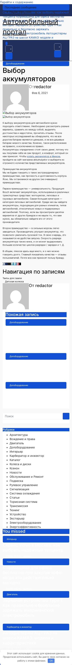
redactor (42, 86)
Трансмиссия (19, 506)
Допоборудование (15, 63)
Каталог (15, 460)
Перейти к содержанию (16, 2)
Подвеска (16, 481)
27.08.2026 (13, 556)
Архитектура (19, 435)
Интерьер (16, 451)
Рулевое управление (24, 485)
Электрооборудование (25, 522)
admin (34, 349)
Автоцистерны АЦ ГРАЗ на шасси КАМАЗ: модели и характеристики (30, 637)
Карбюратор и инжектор (27, 455)
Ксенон (14, 468)
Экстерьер (17, 518)
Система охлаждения (25, 493)
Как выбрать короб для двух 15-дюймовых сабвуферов (34, 394)
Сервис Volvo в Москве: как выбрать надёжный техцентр (33, 547)
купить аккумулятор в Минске (43, 156)
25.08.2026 (14, 621)
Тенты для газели (13, 278)
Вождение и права (22, 439)
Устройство (18, 514)
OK (51, 660)
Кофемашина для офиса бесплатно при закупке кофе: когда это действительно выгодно (32, 575)
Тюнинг (15, 510)
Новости (16, 472)
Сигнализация (19, 489)
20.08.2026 (14, 649)
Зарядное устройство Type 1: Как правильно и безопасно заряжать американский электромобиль (33, 608)
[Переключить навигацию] (10, 44)
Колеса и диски (20, 464)
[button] (8, 48)
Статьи (15, 497)
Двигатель (17, 443)
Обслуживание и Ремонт (27, 476)
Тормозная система (23, 501)
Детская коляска (14, 281)
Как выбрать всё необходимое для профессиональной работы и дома (35, 336)
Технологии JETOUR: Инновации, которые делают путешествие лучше (34, 367)
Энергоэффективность (25, 527)
